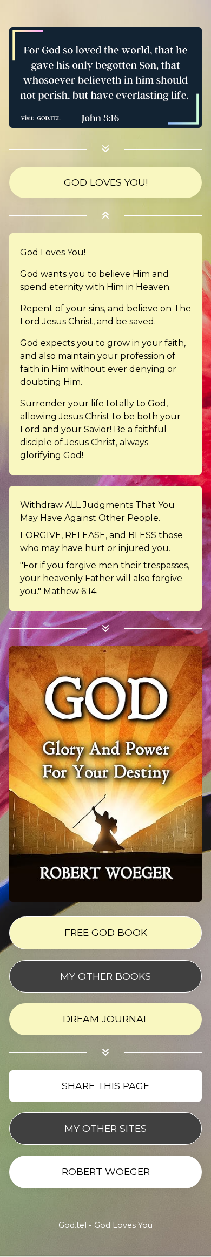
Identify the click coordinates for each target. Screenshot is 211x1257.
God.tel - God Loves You (105, 1225)
